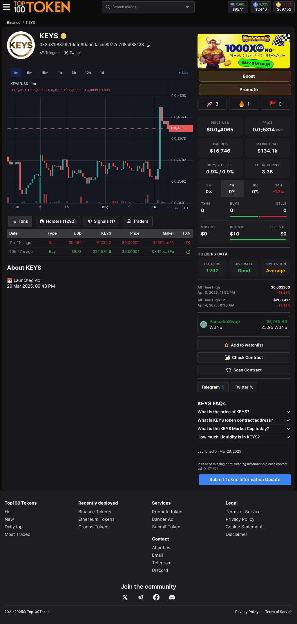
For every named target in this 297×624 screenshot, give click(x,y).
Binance (13, 22)
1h (60, 72)
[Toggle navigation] (6, 7)
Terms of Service (243, 511)
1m (15, 72)
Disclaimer (236, 534)
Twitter (75, 52)
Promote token (167, 511)
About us (161, 547)
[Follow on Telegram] (140, 597)
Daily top (14, 526)
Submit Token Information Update (244, 479)
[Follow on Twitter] (125, 597)
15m (44, 72)
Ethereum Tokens (96, 519)
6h (74, 72)
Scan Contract (247, 370)
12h (88, 72)
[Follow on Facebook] (156, 597)
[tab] (209, 188)
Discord (160, 570)
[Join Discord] (172, 597)
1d (102, 72)
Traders (140, 221)
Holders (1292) (61, 221)
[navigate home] (42, 7)
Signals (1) (104, 221)
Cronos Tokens (94, 526)
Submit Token (166, 526)
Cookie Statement (244, 526)
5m (29, 72)
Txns (23, 221)
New (9, 519)
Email (157, 555)
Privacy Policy (240, 519)
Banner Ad (162, 519)
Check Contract (247, 357)
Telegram (52, 52)
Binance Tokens (94, 511)
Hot (8, 511)
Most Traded (17, 534)
